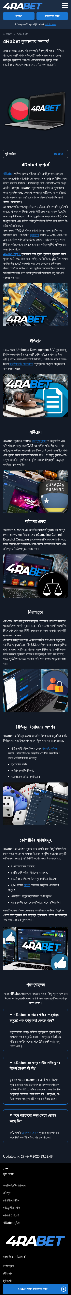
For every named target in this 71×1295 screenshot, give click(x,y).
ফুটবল (54, 748)
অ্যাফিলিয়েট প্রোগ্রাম (14, 1185)
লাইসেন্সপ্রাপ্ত (39, 441)
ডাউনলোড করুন (52, 16)
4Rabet (8, 173)
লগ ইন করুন (50, 24)
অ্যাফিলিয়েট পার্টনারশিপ (21, 364)
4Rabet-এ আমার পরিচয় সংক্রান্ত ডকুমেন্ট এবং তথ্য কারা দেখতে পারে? (34, 1017)
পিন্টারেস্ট (7, 1281)
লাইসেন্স (7, 1193)
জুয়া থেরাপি (8, 1174)
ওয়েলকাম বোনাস (29, 1132)
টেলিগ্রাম (7, 1273)
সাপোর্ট (27, 885)
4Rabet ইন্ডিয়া (11, 1223)
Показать (59, 154)
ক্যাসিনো (34, 235)
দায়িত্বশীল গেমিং (11, 1208)
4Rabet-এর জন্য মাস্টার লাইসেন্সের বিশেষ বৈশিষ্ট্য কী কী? (35, 1066)
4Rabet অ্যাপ (12, 254)
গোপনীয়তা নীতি (11, 1200)
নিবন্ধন (19, 16)
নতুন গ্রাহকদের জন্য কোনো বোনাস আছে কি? (33, 1118)
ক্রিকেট (45, 748)
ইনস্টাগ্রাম (8, 1266)
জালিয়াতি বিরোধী (11, 1215)
